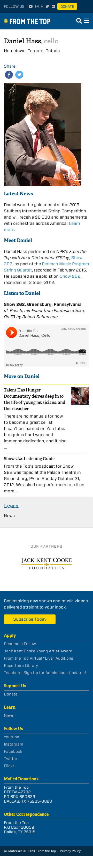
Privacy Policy (70, 851)
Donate (67, 7)
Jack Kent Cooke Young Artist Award (38, 651)
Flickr (9, 766)
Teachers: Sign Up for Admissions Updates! (45, 672)
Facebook (13, 751)
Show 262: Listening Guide (29, 458)
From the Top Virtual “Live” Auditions (38, 658)
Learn (11, 505)
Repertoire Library (21, 665)
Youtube (11, 737)
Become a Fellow (20, 644)
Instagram (13, 744)
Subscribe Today (30, 619)
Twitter (10, 758)
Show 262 (70, 276)
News (9, 515)
